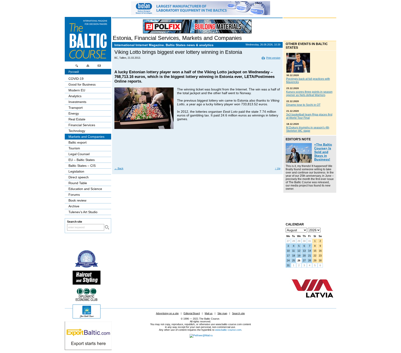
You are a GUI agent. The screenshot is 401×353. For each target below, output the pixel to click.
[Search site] (77, 67)
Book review (77, 200)
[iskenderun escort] (86, 283)
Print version (273, 57)
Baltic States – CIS (82, 165)
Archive (73, 206)
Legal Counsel (79, 154)
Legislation (76, 171)
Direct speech (78, 177)
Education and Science (85, 189)
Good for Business (82, 84)
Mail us (209, 313)
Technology (76, 131)
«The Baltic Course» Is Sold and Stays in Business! (323, 152)
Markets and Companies (212, 38)
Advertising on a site (167, 313)
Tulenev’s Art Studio (82, 212)
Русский (73, 72)
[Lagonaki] (86, 317)
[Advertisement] (197, 149)
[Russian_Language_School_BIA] (86, 266)
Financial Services (156, 38)
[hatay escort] (88, 349)
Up (277, 168)
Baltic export (77, 142)
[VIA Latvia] (312, 302)
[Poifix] (197, 26)
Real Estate (76, 119)
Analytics (74, 96)
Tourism (74, 148)
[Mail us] (99, 67)
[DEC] (86, 300)
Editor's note (298, 139)
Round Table (77, 183)
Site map (222, 313)
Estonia (122, 38)
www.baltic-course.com (228, 329)
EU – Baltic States (81, 160)
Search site (238, 313)
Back (118, 168)
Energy (73, 113)
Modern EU (76, 90)
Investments (77, 102)
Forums (74, 194)
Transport (75, 107)
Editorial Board (192, 313)
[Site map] (88, 67)
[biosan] (200, 14)
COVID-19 (76, 78)
